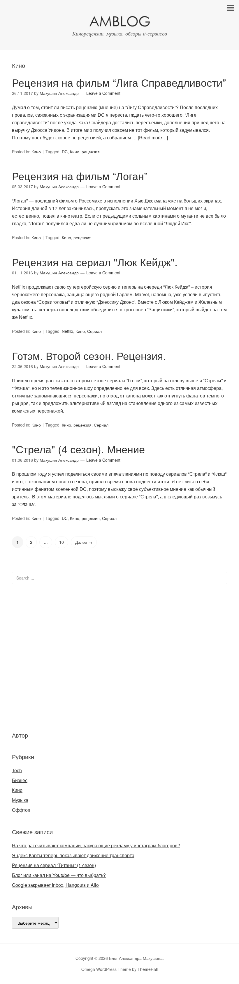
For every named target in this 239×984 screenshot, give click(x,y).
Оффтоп (21, 810)
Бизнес (19, 780)
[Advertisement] (47, 657)
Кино (36, 151)
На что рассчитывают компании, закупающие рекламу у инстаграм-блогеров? (96, 845)
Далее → (83, 542)
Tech (17, 770)
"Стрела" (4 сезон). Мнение (78, 448)
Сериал (94, 331)
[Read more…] (153, 137)
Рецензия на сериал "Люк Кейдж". (95, 261)
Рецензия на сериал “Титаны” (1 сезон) (54, 865)
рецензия (91, 151)
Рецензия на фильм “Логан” (79, 175)
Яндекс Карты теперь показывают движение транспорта (73, 855)
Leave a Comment (103, 93)
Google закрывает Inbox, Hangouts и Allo (55, 885)
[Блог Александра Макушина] (119, 22)
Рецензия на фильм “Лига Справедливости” (119, 82)
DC (65, 151)
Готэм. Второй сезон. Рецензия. (89, 355)
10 (61, 542)
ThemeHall (148, 969)
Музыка (20, 800)
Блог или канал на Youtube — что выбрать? (59, 875)
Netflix (67, 331)
